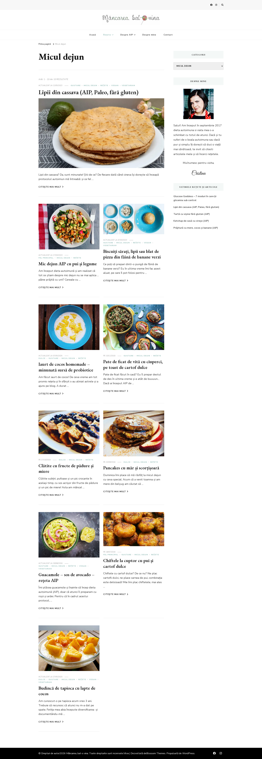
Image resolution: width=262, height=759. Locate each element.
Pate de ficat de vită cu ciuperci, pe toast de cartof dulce (133, 364)
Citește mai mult (50, 186)
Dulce (42, 358)
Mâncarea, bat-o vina (77, 753)
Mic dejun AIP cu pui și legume (68, 264)
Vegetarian (128, 85)
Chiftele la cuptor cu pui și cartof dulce (128, 563)
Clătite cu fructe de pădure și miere (66, 468)
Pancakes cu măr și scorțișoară (131, 468)
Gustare (76, 85)
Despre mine (149, 34)
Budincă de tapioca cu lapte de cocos (67, 691)
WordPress (188, 753)
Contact (168, 34)
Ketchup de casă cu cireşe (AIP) (191, 221)
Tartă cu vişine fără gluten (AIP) (191, 214)
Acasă (92, 34)
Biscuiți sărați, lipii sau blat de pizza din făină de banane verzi (132, 254)
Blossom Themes (155, 753)
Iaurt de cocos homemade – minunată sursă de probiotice (66, 367)
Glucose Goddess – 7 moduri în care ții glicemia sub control (194, 198)
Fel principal (46, 258)
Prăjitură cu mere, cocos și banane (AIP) (195, 228)
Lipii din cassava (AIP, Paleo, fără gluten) (88, 92)
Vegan (115, 85)
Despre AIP (126, 34)
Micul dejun (90, 85)
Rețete (107, 34)
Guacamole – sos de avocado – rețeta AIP (66, 577)
